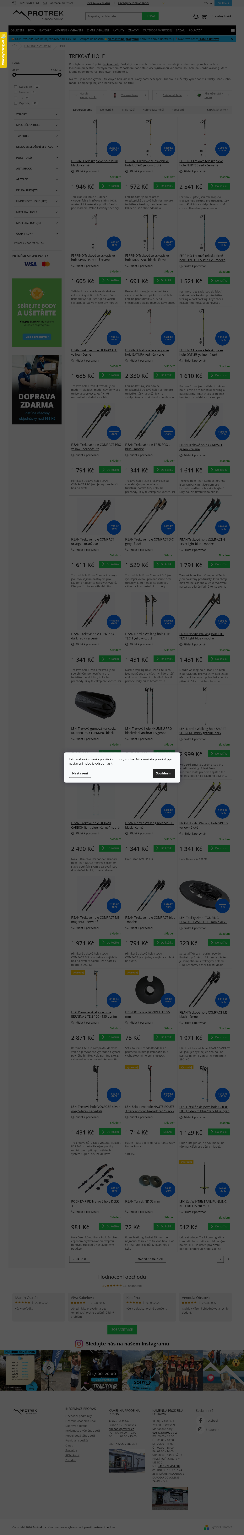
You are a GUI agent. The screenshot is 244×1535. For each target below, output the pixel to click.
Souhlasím (164, 773)
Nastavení (80, 773)
